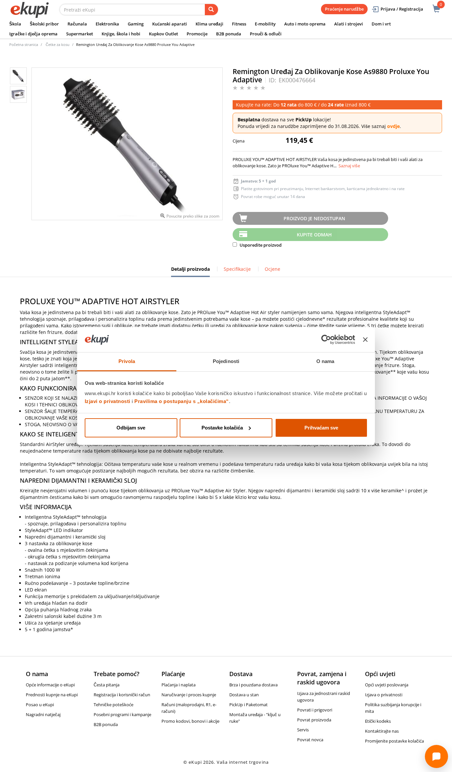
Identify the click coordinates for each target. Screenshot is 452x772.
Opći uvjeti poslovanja (386, 685)
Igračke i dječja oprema (33, 34)
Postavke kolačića (222, 427)
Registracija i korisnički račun (122, 695)
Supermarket (79, 34)
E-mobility (265, 24)
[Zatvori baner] (365, 339)
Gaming (136, 24)
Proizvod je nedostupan (314, 218)
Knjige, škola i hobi (121, 34)
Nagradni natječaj (43, 714)
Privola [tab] (126, 361)
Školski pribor (44, 24)
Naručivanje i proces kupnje (188, 695)
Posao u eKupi (40, 705)
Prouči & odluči (266, 34)
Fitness (239, 24)
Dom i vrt (381, 24)
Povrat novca (310, 740)
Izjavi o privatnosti (107, 401)
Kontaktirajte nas (382, 731)
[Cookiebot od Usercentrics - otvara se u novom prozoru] (326, 340)
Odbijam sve (130, 427)
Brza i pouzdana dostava (253, 685)
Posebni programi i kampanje (122, 714)
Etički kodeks (378, 721)
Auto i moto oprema (305, 24)
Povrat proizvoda (314, 720)
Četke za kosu (57, 44)
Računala (77, 24)
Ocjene (272, 269)
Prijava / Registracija (402, 9)
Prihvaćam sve (321, 427)
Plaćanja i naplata (178, 685)
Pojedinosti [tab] (226, 361)
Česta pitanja (106, 685)
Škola (15, 24)
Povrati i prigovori (314, 710)
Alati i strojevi (348, 24)
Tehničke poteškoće (113, 705)
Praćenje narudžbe (344, 9)
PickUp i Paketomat (248, 705)
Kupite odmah (314, 234)
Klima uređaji (209, 24)
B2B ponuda (228, 34)
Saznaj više (349, 166)
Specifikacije (237, 269)
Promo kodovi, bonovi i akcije (190, 721)
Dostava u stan (244, 695)
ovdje (393, 126)
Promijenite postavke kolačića (394, 741)
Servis (303, 730)
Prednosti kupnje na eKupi (52, 695)
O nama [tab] (325, 361)
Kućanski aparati (169, 24)
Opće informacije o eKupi (50, 685)
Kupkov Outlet (163, 34)
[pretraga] (211, 9)
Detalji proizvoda (190, 271)
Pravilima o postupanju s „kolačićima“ (181, 401)
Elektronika (107, 24)
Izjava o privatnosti (383, 695)
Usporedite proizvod (260, 245)
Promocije (197, 34)
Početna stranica (23, 44)
